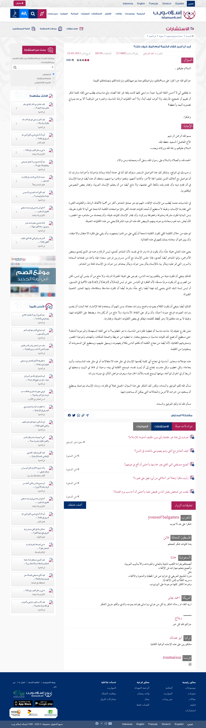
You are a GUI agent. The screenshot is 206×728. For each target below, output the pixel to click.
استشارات (190, 710)
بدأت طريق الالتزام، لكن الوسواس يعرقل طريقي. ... (35, 470)
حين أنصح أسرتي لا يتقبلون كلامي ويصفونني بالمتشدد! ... (35, 317)
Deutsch (166, 3)
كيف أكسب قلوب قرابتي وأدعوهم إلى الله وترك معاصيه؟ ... (35, 604)
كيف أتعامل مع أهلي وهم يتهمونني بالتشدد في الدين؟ (161, 451)
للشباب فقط (142, 705)
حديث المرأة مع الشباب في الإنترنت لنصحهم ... (35, 179)
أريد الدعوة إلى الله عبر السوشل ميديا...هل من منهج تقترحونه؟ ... (36, 378)
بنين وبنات (52, 14)
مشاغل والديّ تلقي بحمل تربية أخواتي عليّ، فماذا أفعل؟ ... (36, 531)
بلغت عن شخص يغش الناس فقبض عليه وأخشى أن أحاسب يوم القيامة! (150, 492)
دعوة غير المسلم (74, 442)
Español (179, 3)
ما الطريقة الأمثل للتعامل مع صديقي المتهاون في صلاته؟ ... (35, 363)
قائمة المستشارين (21, 29)
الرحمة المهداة (142, 688)
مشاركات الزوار (108, 699)
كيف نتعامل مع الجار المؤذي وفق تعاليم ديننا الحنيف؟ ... (36, 106)
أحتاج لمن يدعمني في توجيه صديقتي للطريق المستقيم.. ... (35, 210)
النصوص (47, 74)
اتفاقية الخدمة (33, 682)
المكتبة (74, 14)
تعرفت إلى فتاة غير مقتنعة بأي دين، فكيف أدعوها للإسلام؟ (158, 437)
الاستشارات (96, 14)
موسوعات (130, 14)
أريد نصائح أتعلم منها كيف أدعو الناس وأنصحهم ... (36, 332)
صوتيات (192, 693)
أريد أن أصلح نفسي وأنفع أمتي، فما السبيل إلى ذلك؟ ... (35, 137)
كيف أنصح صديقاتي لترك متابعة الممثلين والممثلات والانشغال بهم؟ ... (36, 562)
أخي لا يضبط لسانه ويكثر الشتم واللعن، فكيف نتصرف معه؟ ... (36, 439)
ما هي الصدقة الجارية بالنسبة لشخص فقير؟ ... (37, 547)
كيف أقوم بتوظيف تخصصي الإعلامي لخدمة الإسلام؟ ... (38, 455)
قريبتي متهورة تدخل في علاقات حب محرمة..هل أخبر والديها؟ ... (35, 393)
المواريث (64, 14)
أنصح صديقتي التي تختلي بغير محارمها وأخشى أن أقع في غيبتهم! (156, 465)
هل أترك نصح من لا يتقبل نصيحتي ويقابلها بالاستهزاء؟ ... (35, 164)
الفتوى (108, 14)
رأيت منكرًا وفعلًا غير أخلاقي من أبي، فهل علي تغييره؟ (160, 478)
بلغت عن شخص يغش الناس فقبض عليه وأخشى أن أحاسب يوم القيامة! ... (35, 348)
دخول (19, 3)
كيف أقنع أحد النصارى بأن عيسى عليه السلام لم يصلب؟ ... (36, 194)
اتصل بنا (22, 682)
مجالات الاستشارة (48, 29)
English (141, 3)
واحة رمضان (143, 693)
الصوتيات (85, 14)
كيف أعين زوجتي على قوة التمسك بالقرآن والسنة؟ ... (35, 122)
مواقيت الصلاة (109, 693)
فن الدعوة (71, 456)
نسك (147, 699)
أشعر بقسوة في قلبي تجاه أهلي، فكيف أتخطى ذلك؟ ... (35, 240)
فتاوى (193, 705)
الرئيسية (141, 14)
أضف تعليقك (75, 505)
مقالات (118, 14)
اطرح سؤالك (72, 29)
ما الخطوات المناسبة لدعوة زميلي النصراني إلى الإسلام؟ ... (36, 409)
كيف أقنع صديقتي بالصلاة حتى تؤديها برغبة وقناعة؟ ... (36, 577)
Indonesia (128, 3)
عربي (191, 3)
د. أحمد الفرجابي (149, 53)
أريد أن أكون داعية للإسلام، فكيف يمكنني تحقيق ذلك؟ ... (35, 424)
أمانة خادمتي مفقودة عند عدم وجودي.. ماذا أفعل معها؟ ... (37, 225)
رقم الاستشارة (44, 78)
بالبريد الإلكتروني (43, 82)
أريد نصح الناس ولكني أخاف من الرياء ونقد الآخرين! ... (36, 485)
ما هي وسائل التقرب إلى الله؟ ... (34, 150)
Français (153, 3)
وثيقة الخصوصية (49, 682)
